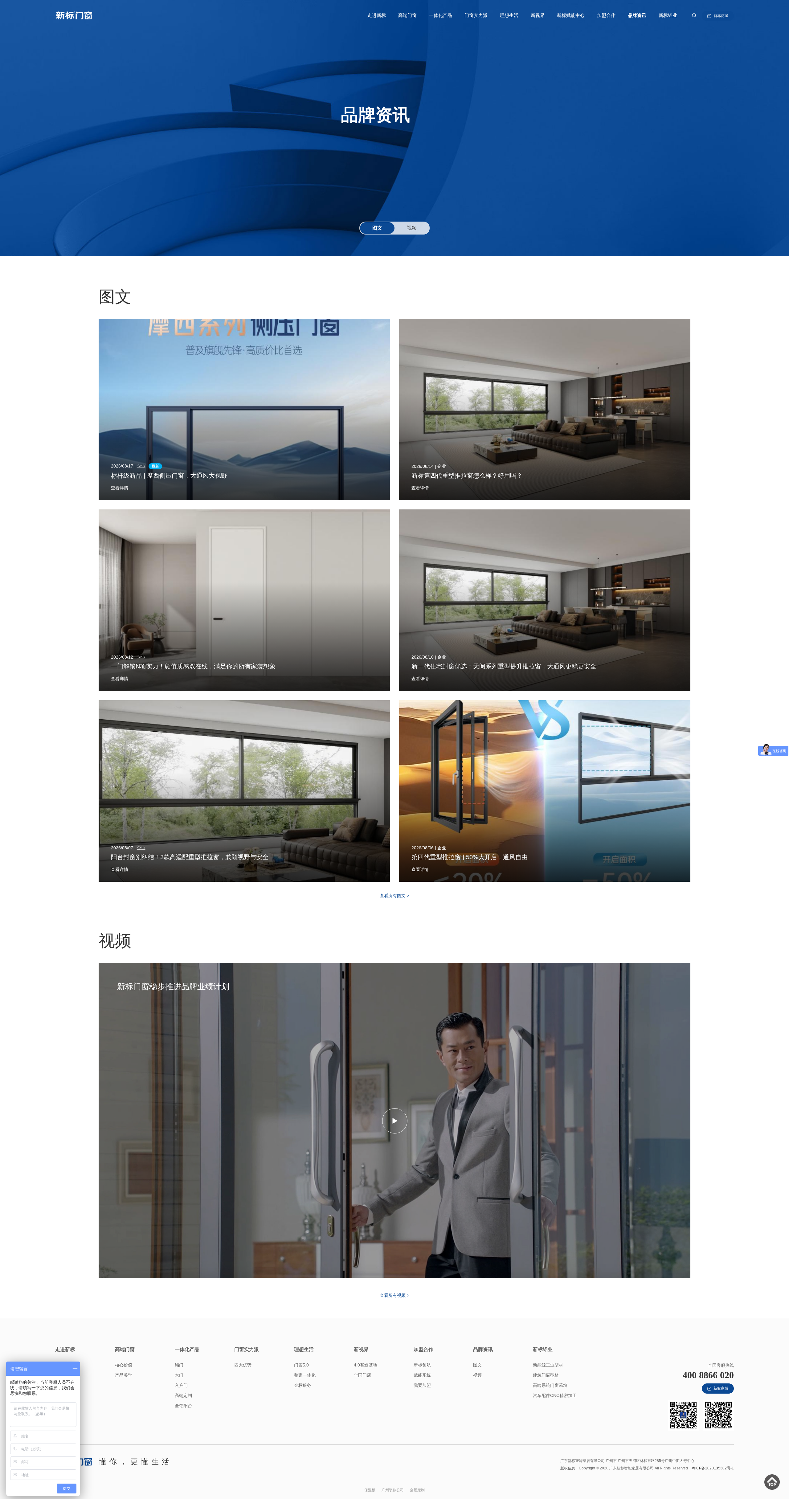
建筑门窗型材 (546, 1375)
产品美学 (123, 1375)
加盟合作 (606, 15)
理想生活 (509, 15)
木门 (179, 1375)
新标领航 (422, 1364)
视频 (477, 1375)
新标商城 (720, 16)
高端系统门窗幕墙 (550, 1385)
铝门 (179, 1364)
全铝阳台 (183, 1405)
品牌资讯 (637, 15)
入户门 (181, 1385)
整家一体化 (305, 1375)
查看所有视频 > (394, 1295)
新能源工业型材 (548, 1364)
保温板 (369, 1490)
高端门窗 (407, 15)
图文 (477, 1364)
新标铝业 (668, 15)
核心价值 (123, 1364)
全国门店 (362, 1375)
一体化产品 (440, 15)
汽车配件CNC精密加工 (555, 1395)
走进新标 (376, 15)
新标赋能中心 (571, 15)
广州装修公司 (393, 1490)
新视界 (538, 15)
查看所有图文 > (394, 895)
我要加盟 (422, 1385)
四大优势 (242, 1364)
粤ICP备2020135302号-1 (713, 1468)
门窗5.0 (301, 1364)
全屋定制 (417, 1490)
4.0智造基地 (365, 1364)
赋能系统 (422, 1375)
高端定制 (183, 1395)
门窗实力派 (476, 15)
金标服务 (302, 1385)
